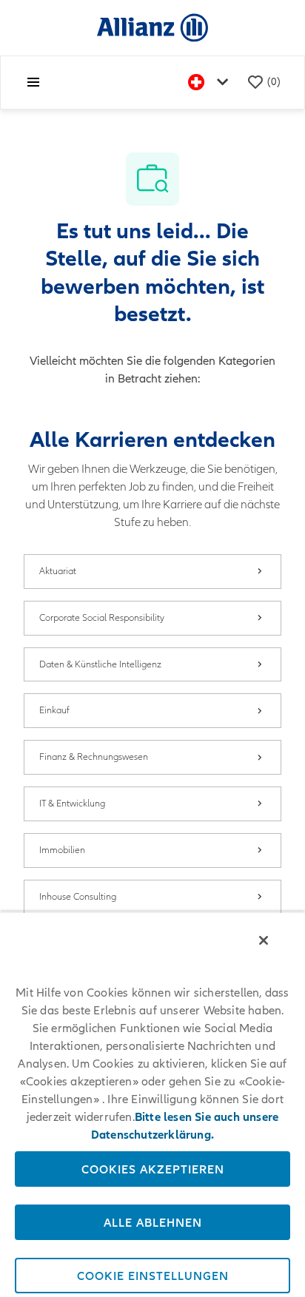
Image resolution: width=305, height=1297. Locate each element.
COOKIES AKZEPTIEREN (152, 1169)
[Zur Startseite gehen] (152, 27)
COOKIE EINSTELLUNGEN (153, 1275)
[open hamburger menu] (33, 82)
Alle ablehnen (153, 1222)
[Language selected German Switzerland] (211, 82)
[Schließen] (263, 940)
